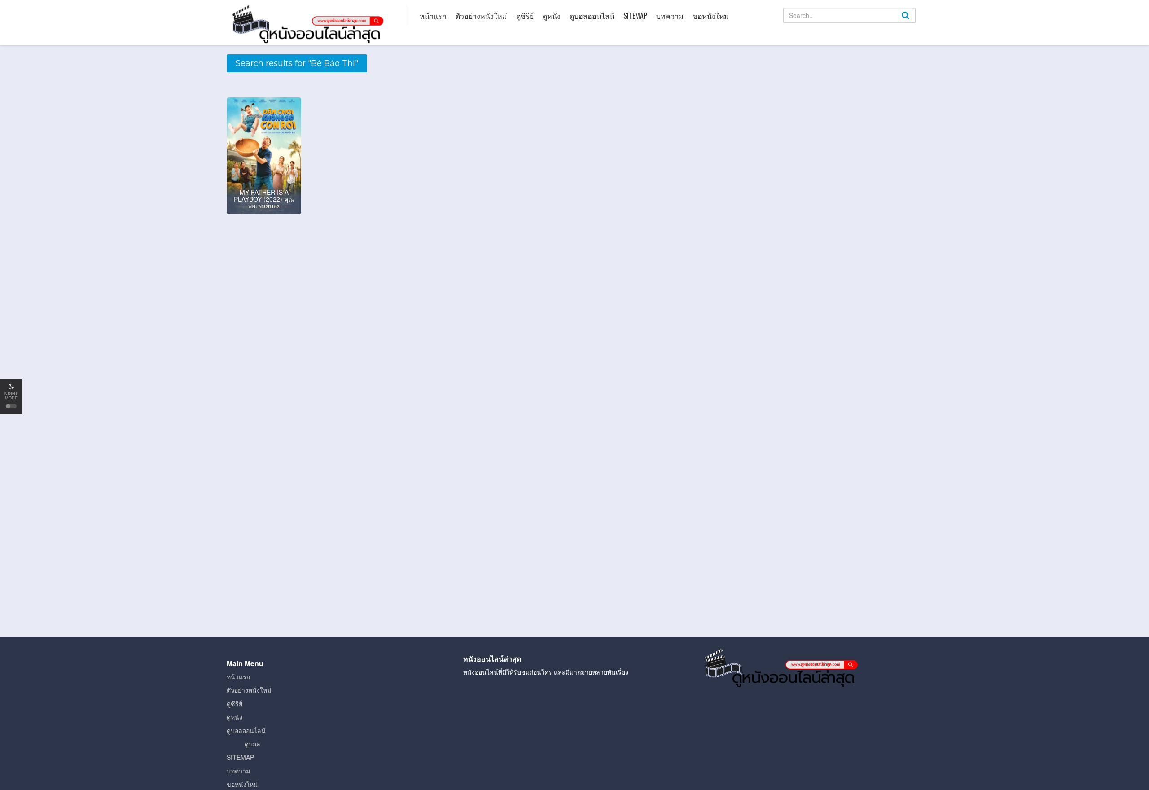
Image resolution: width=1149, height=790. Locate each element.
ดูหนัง (552, 15)
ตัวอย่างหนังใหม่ (481, 15)
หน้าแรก (433, 15)
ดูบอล (252, 743)
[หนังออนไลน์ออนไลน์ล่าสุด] (310, 23)
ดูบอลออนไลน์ (592, 15)
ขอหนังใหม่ (711, 15)
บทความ (670, 15)
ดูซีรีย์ (525, 15)
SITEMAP (635, 15)
